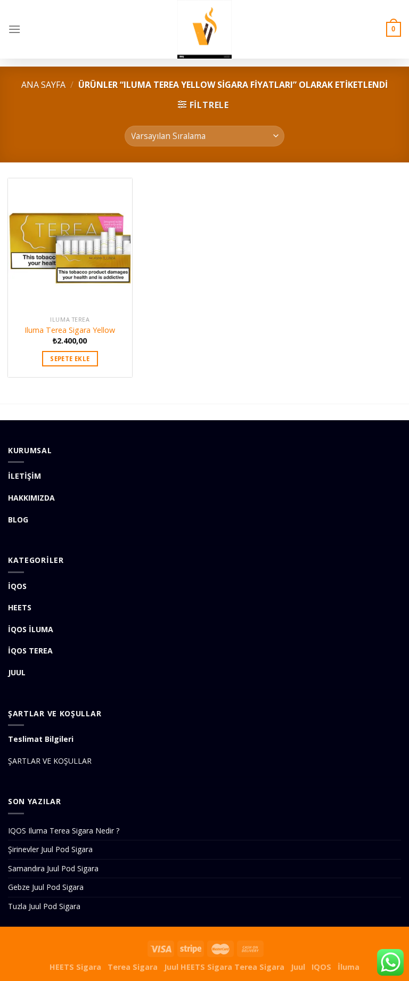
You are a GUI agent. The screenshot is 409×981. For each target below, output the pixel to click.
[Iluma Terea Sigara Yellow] (70, 244)
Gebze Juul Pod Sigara (46, 887)
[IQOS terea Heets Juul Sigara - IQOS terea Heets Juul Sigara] (204, 29)
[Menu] (14, 29)
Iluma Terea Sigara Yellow (69, 330)
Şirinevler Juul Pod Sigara (50, 849)
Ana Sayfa (43, 85)
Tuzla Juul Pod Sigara (44, 906)
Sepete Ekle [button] (69, 359)
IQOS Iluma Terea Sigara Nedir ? (63, 830)
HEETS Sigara (75, 967)
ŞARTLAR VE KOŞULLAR (50, 761)
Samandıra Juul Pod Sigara (53, 868)
